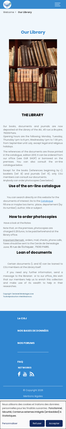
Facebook (20, 374)
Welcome (8, 12)
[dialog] (33, 415)
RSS (32, 374)
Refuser (37, 423)
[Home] (7, 4)
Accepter (54, 423)
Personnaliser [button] (9, 423)
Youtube (25, 374)
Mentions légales (33, 396)
